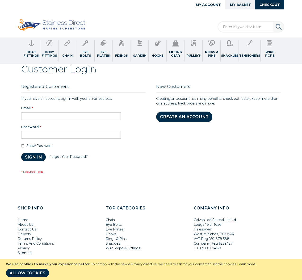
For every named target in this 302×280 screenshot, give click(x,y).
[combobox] (251, 27)
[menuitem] (31, 51)
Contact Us (27, 229)
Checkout (270, 5)
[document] (151, 269)
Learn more (246, 264)
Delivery (24, 234)
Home (23, 220)
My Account (208, 5)
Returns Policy (30, 239)
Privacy (24, 248)
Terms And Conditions (36, 243)
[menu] (151, 51)
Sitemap (25, 253)
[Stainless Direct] (52, 25)
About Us (25, 224)
